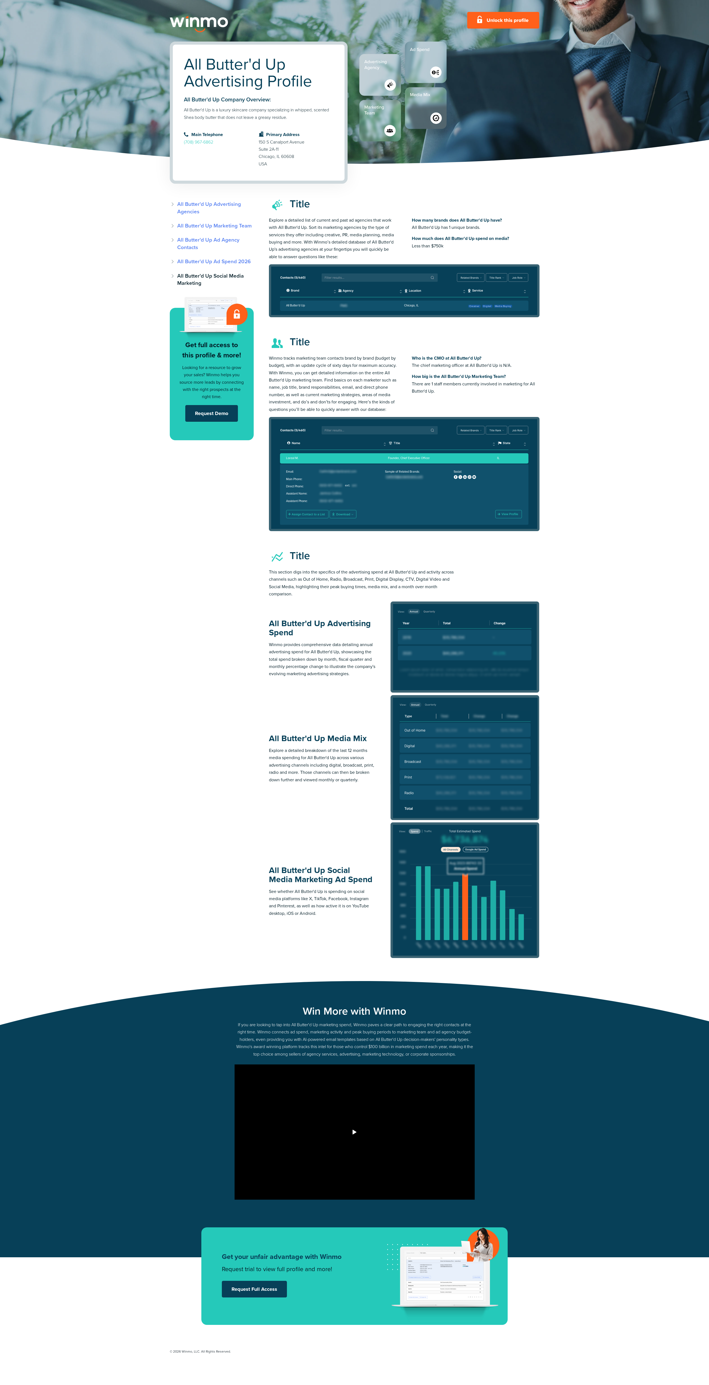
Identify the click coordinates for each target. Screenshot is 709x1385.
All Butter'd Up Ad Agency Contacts (208, 243)
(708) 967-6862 (198, 142)
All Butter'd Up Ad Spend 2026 (214, 261)
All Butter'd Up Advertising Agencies (209, 207)
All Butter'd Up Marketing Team (214, 226)
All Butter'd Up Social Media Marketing (210, 279)
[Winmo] (211, 24)
